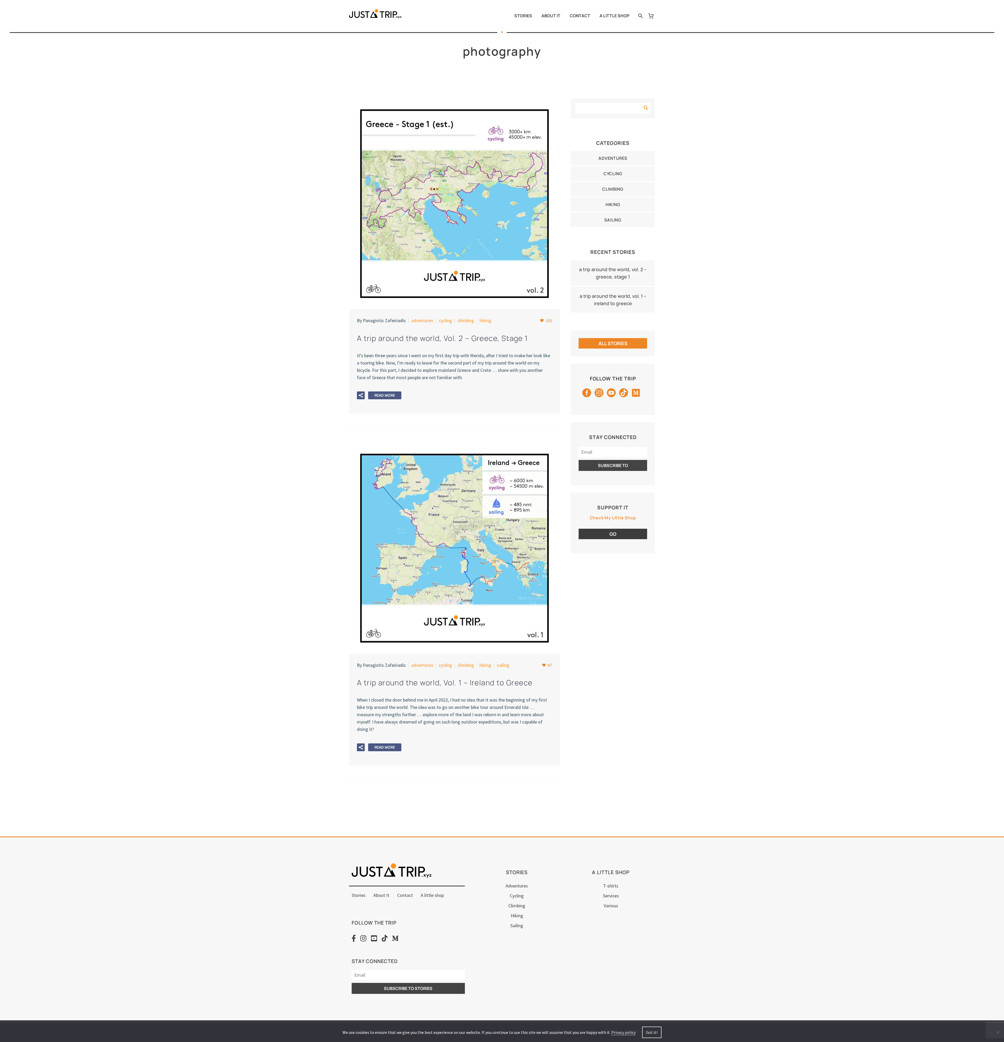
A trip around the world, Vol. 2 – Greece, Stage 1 (613, 273)
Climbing (466, 320)
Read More (384, 395)
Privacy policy (623, 1032)
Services (611, 896)
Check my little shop (613, 518)
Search (645, 107)
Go (612, 534)
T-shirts (610, 886)
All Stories (613, 343)
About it (550, 16)
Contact (580, 16)
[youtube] (611, 394)
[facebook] (586, 394)
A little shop (614, 16)
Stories (523, 16)
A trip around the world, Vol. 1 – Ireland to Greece (613, 299)
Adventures (422, 320)
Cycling (445, 320)
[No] (997, 1032)
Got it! (652, 1032)
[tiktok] (623, 394)
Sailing (503, 665)
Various (611, 906)
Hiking (485, 320)
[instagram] (599, 394)
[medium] (635, 394)
